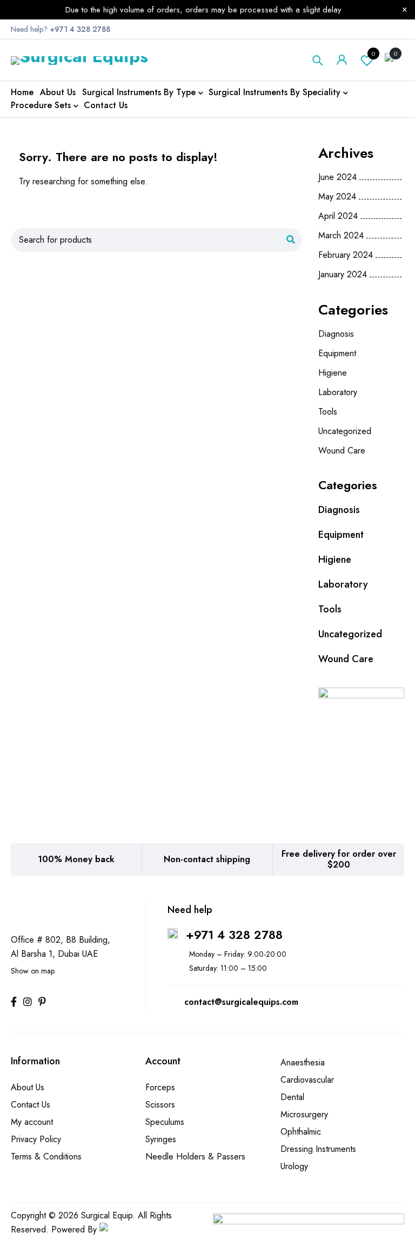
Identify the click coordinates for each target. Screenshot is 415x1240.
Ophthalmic (300, 1131)
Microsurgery (304, 1114)
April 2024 (338, 216)
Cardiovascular (307, 1080)
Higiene (332, 372)
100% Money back (76, 859)
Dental (292, 1097)
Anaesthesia (302, 1062)
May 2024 (337, 196)
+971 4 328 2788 (234, 934)
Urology (294, 1166)
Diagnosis (336, 334)
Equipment (337, 353)
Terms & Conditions (46, 1156)
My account (32, 1122)
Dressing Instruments (318, 1149)
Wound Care (341, 450)
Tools (327, 411)
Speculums (164, 1122)
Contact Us (30, 1104)
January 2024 (342, 274)
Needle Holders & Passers (195, 1156)
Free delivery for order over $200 (339, 859)
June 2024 (337, 177)
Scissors (160, 1104)
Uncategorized (344, 431)
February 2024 (345, 255)
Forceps (160, 1087)
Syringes (160, 1139)
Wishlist (373, 53)
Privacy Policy (36, 1139)
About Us (27, 1087)
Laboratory (337, 392)
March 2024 (341, 235)
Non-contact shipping (207, 859)
